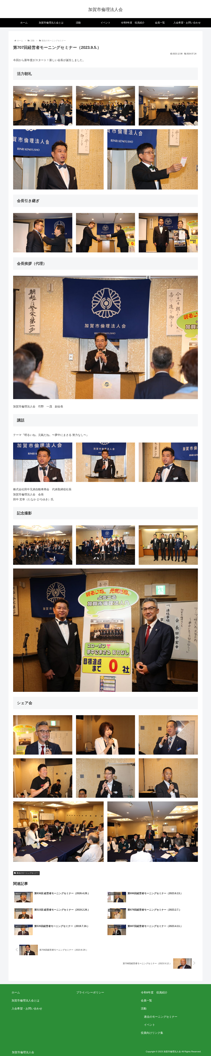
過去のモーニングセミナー (28, 873)
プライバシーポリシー (90, 992)
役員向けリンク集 (152, 1032)
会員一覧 (146, 1000)
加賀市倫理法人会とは (25, 1000)
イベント (149, 1024)
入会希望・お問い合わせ (27, 1008)
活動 (143, 1008)
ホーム (16, 992)
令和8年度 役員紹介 (154, 992)
